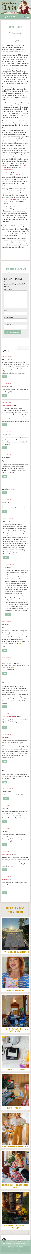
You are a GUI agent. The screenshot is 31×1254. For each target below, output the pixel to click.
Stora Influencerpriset (9, 199)
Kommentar (9, 289)
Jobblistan (15, 27)
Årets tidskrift (15, 175)
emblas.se (5, 879)
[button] (10, 17)
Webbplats (7, 324)
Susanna (4, 737)
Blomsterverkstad (8, 169)
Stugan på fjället (6, 854)
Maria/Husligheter (7, 405)
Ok (15, 1250)
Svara (4, 377)
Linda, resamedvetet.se (9, 716)
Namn (7, 310)
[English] (24, 16)
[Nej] (27, 1247)
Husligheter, (6, 165)
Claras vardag (16, 33)
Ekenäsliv (5, 660)
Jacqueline (5, 386)
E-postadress (9, 317)
